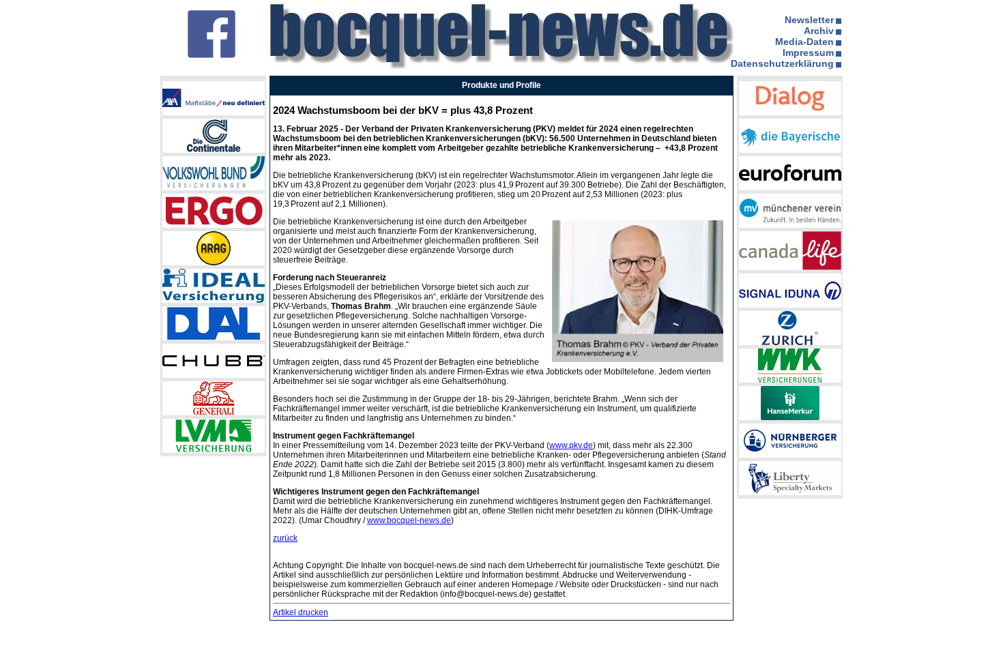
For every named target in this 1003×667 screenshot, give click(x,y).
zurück (285, 538)
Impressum (808, 52)
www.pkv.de (571, 445)
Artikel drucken (300, 612)
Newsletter (809, 19)
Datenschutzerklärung (782, 63)
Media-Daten (804, 41)
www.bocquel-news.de (409, 520)
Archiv (819, 30)
